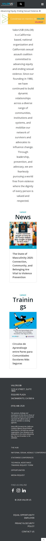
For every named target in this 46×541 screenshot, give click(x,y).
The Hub (15, 447)
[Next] (40, 19)
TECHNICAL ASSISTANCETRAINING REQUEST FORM (22, 463)
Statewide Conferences (22, 457)
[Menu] (42, 4)
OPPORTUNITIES (18, 470)
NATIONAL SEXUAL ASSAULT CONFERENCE (23, 452)
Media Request (18, 475)
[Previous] (5, 19)
